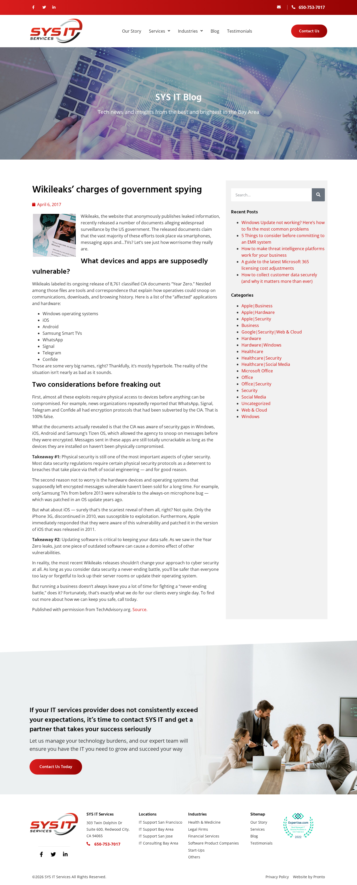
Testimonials (239, 31)
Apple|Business (257, 306)
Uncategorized (255, 403)
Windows (250, 416)
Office (247, 377)
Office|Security (256, 384)
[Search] (318, 194)
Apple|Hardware (258, 312)
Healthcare (252, 351)
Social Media (253, 397)
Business (250, 325)
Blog (215, 31)
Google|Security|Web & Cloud (271, 332)
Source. (140, 609)
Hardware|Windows (261, 345)
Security (249, 390)
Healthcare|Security (261, 358)
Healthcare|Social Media (265, 364)
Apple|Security (256, 319)
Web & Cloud (254, 410)
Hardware (251, 338)
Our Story (131, 31)
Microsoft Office (257, 371)
